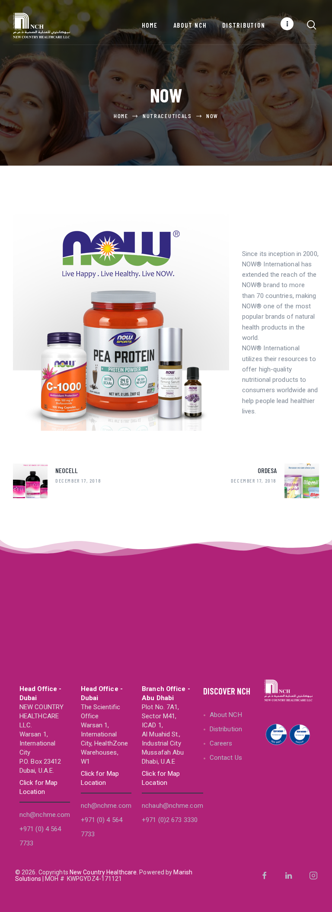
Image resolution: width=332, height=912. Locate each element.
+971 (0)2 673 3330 (170, 820)
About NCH (226, 715)
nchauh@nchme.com (172, 806)
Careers (221, 743)
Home (121, 115)
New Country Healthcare (103, 872)
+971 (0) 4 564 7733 (40, 836)
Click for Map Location (38, 787)
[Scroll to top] (322, 902)
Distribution (226, 729)
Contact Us (226, 758)
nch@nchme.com (44, 815)
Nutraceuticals (167, 115)
